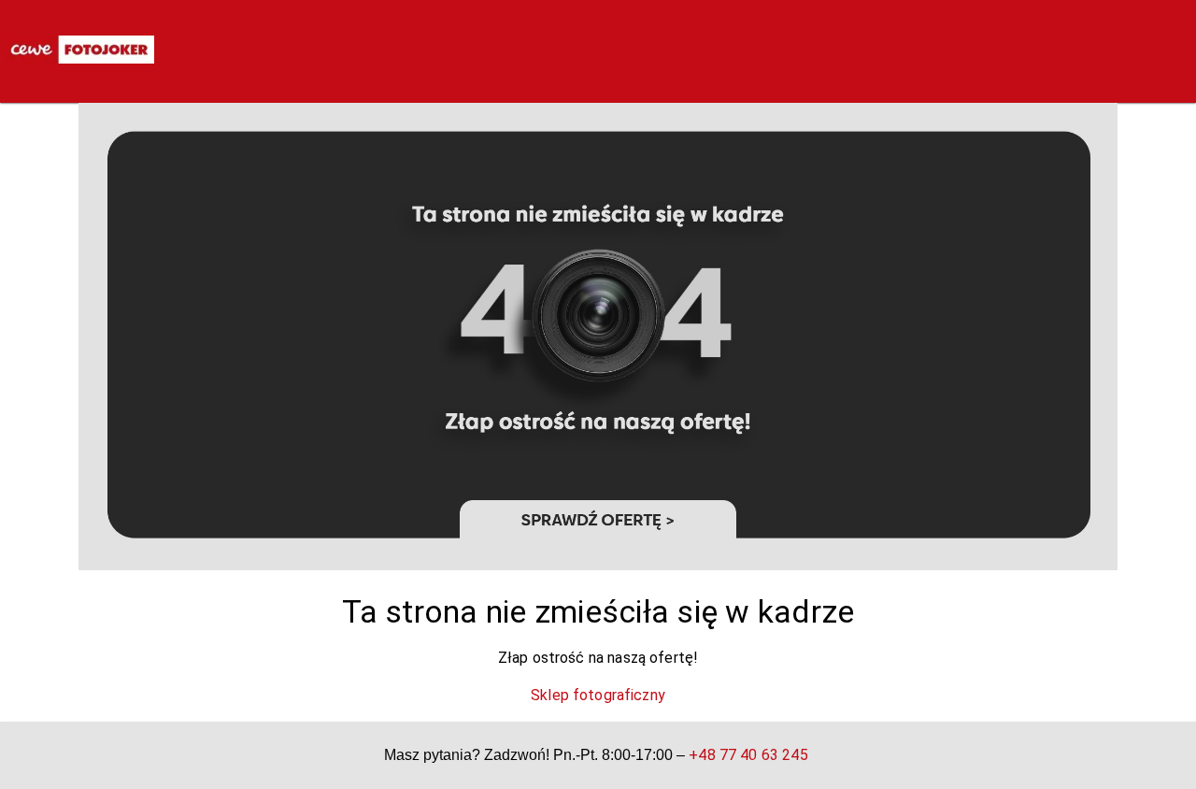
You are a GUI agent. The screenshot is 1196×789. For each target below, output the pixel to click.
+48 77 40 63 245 (748, 755)
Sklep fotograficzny (598, 695)
